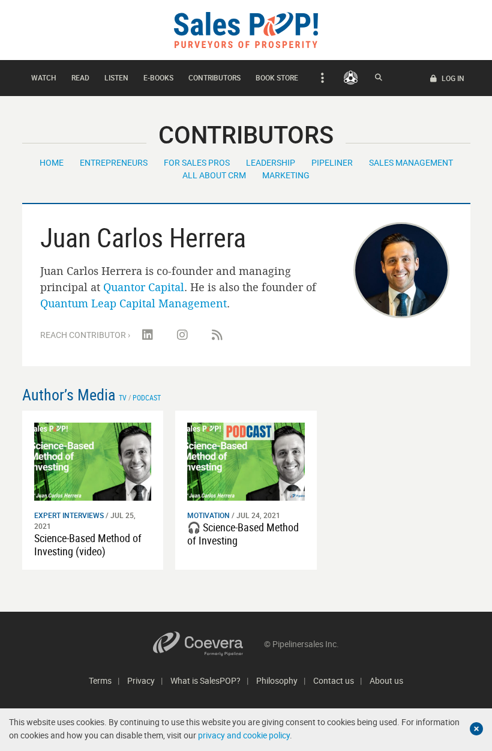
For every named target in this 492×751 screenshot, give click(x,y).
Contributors (214, 77)
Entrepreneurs (114, 162)
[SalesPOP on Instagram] (182, 335)
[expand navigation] (320, 78)
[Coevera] (208, 644)
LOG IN (452, 78)
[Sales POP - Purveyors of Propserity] (246, 29)
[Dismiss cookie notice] (476, 728)
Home (52, 162)
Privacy (141, 680)
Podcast (147, 397)
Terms (100, 680)
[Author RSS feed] (217, 335)
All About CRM (214, 175)
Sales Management (411, 162)
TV (123, 397)
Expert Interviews (69, 515)
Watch (43, 77)
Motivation (208, 515)
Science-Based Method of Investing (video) (88, 544)
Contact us (333, 680)
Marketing (286, 175)
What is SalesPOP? (205, 680)
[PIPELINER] (350, 77)
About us (386, 680)
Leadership (270, 162)
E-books (158, 77)
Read (80, 77)
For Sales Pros (197, 162)
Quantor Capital (143, 287)
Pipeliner (332, 162)
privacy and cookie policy (244, 735)
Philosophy (277, 680)
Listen (116, 77)
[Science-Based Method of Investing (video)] (93, 460)
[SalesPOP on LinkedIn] (147, 335)
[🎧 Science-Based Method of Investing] (246, 460)
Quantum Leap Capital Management (133, 303)
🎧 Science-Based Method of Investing (243, 533)
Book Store (277, 77)
